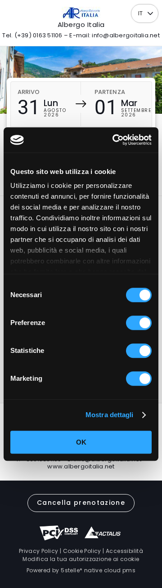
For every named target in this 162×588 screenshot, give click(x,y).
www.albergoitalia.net (80, 466)
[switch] (139, 323)
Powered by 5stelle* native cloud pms (81, 570)
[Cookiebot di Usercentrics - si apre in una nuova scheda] (114, 140)
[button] (150, 13)
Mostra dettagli (110, 415)
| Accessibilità (122, 551)
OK (81, 442)
